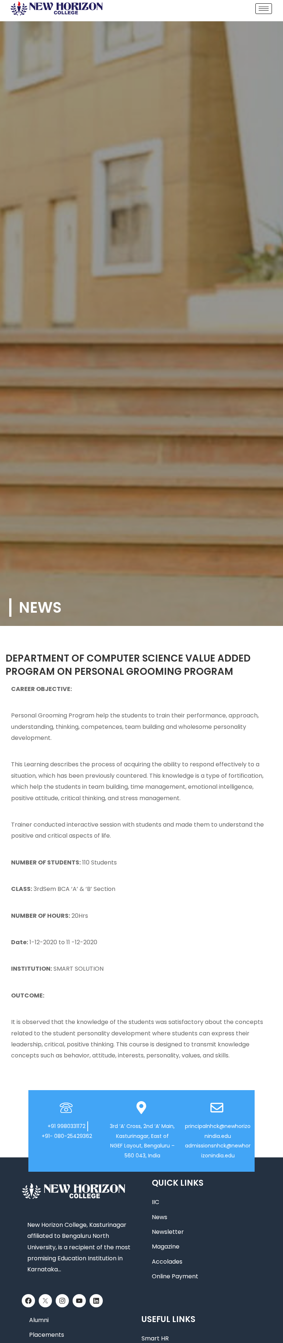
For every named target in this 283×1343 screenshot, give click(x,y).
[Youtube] (79, 1300)
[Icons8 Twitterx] (45, 1300)
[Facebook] (28, 1300)
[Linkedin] (96, 1300)
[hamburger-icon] (263, 8)
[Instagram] (62, 1300)
